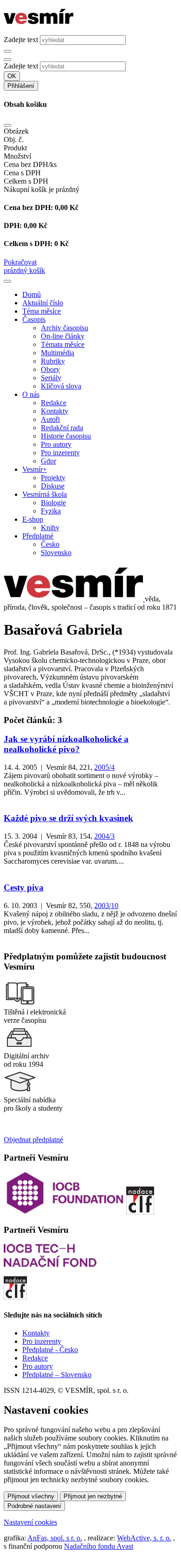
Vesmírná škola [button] (44, 494)
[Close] (7, 125)
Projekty (53, 478)
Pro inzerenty (60, 453)
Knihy (50, 528)
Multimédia (57, 353)
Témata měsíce (62, 344)
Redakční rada (62, 428)
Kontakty (54, 411)
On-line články (62, 336)
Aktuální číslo (42, 303)
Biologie (53, 503)
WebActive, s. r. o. (144, 1538)
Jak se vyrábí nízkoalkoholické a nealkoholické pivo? (66, 744)
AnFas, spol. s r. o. (54, 1538)
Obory (50, 369)
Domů (31, 294)
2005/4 (104, 767)
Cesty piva (24, 887)
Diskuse (53, 486)
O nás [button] (30, 394)
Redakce (53, 403)
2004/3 (104, 836)
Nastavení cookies (30, 1522)
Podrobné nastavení (34, 1505)
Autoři (50, 419)
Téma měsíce (41, 311)
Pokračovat (20, 262)
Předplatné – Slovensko (56, 1375)
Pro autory (56, 444)
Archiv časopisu (64, 328)
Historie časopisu (66, 436)
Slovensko (56, 552)
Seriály (51, 378)
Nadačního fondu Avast (98, 1546)
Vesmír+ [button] (34, 469)
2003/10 (106, 905)
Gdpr (48, 461)
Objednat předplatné (33, 1140)
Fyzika (51, 511)
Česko (50, 544)
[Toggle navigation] (7, 281)
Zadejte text (21, 39)
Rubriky (53, 361)
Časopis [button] (33, 319)
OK (11, 76)
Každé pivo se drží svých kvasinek (68, 818)
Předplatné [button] (37, 536)
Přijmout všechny (30, 1496)
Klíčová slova (61, 386)
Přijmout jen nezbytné (93, 1496)
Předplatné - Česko (50, 1350)
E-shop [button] (32, 519)
